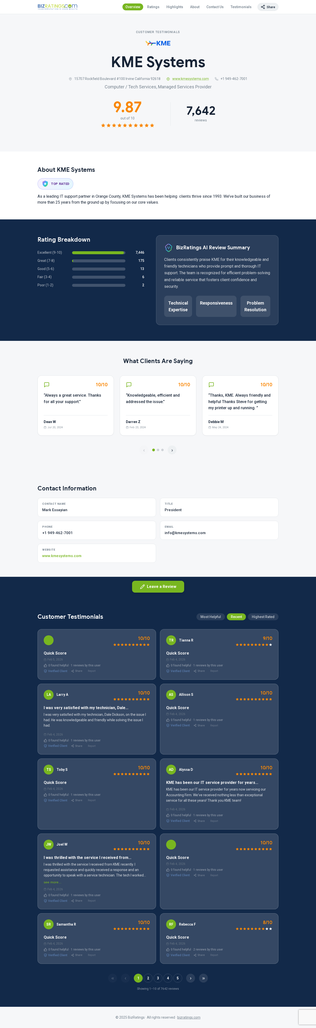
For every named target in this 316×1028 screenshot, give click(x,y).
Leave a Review (161, 586)
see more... (52, 882)
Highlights (174, 7)
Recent (236, 617)
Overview (132, 7)
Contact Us (215, 7)
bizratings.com (188, 1017)
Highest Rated (263, 617)
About (194, 7)
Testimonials (241, 7)
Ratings (153, 7)
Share (78, 671)
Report (92, 671)
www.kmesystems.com (190, 79)
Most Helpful (210, 617)
